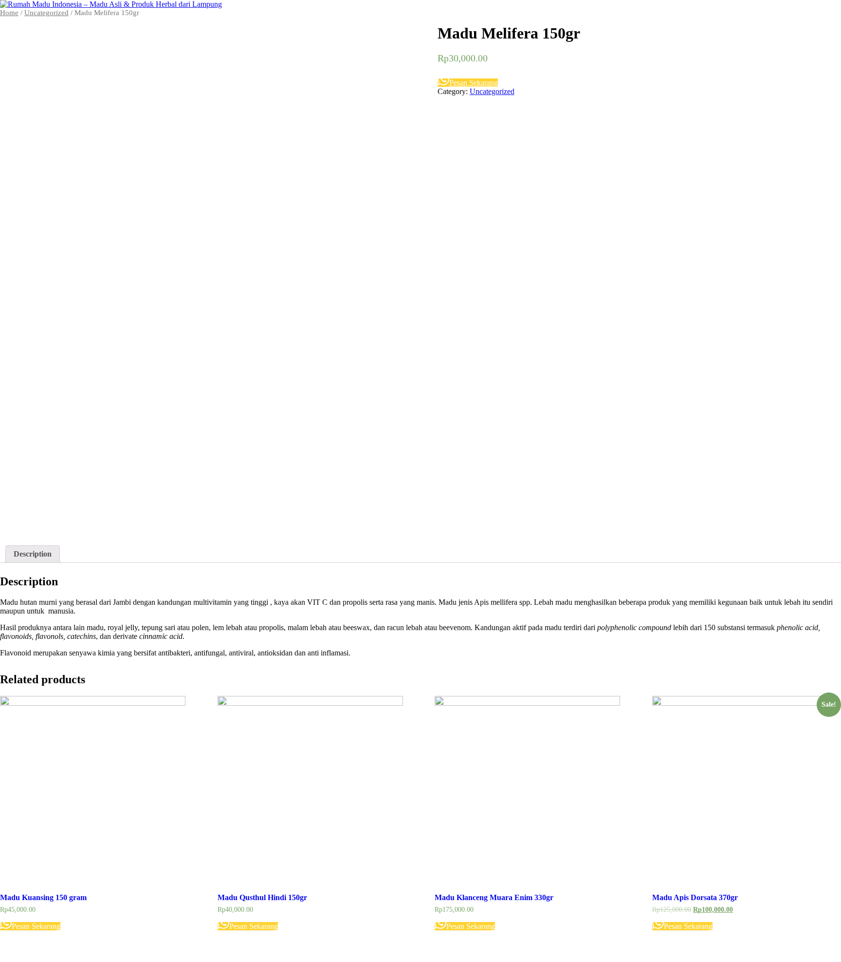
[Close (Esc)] (830, 10)
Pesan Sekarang (473, 82)
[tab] (32, 554)
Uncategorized (492, 91)
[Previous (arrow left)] (17, 481)
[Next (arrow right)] (824, 481)
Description (33, 554)
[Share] (809, 10)
